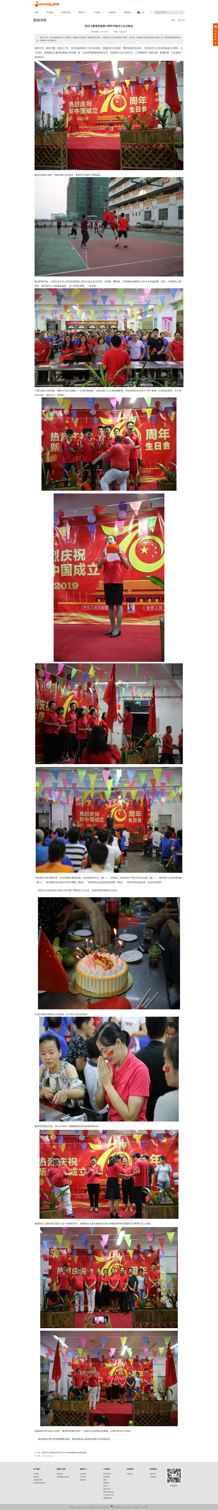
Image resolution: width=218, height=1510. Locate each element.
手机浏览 (173, 1486)
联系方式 (153, 1474)
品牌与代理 (61, 1469)
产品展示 (106, 1469)
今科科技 (145, 1507)
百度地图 (153, 1477)
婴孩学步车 (107, 1489)
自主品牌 (60, 1474)
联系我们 (153, 1469)
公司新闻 (83, 1474)
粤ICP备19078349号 (103, 1507)
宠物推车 (106, 1483)
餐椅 (104, 1480)
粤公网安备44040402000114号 (123, 1507)
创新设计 (36, 1477)
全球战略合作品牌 (63, 1477)
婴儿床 (105, 1486)
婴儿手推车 (107, 1474)
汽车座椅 (106, 1477)
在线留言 (130, 1469)
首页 (173, 20)
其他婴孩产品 (107, 1498)
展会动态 (83, 1480)
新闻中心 (83, 1469)
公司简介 (36, 1474)
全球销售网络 (37, 1480)
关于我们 (36, 1469)
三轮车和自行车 (108, 1495)
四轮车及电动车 (108, 1492)
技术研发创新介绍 (39, 1483)
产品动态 (83, 1477)
